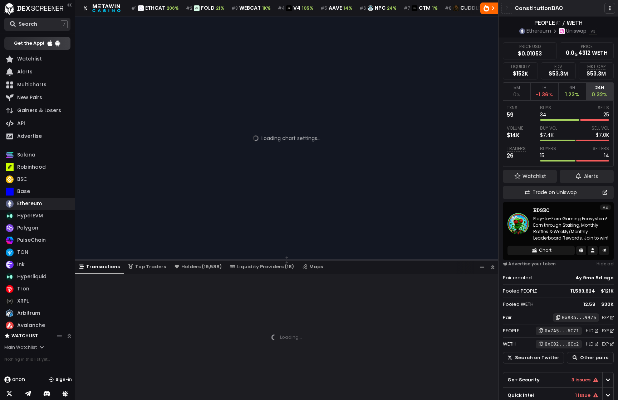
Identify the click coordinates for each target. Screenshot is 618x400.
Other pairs (594, 357)
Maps (316, 266)
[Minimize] (482, 267)
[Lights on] (65, 393)
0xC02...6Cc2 (562, 344)
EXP (605, 317)
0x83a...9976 (579, 317)
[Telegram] (28, 393)
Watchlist (24, 336)
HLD (589, 331)
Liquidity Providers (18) (265, 266)
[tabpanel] (558, 133)
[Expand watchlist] (69, 336)
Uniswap (576, 30)
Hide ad (605, 264)
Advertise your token (532, 264)
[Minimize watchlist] (59, 336)
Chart (545, 250)
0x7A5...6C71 (562, 330)
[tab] (516, 91)
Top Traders (150, 266)
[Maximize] (492, 267)
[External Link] (605, 192)
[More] (609, 8)
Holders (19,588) (201, 266)
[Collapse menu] (69, 5)
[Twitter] (9, 393)
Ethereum (538, 30)
